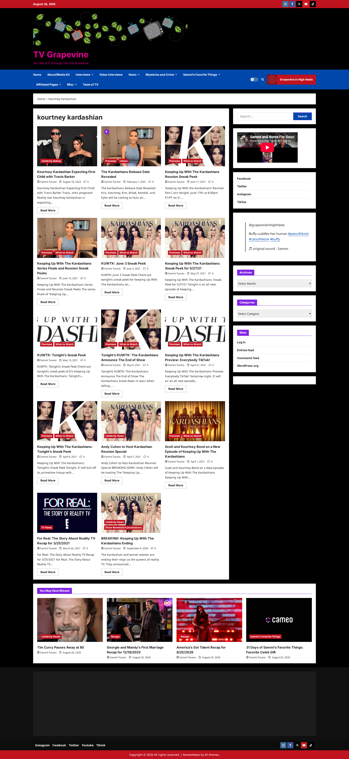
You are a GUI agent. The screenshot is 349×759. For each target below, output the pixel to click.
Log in (241, 342)
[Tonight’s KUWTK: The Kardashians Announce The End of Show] (131, 330)
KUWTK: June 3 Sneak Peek (123, 263)
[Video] (106, 131)
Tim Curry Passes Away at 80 (60, 647)
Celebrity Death (50, 636)
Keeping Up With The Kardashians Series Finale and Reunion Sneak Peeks (64, 268)
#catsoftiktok (259, 239)
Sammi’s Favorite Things (200, 74)
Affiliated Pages (47, 84)
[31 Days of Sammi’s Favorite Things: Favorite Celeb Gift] (279, 620)
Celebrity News (114, 436)
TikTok (241, 202)
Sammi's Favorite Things (265, 636)
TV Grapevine (60, 54)
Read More (49, 211)
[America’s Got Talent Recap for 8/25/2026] (209, 620)
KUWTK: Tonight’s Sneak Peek (61, 355)
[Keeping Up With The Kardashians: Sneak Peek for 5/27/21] (195, 238)
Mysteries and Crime (160, 74)
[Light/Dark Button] (254, 79)
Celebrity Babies (51, 161)
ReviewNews (191, 755)
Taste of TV (90, 84)
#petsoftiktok (298, 233)
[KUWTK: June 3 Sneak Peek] (131, 238)
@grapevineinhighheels (267, 225)
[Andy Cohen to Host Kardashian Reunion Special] (131, 421)
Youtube (88, 745)
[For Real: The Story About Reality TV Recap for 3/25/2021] (67, 513)
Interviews (83, 74)
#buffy (275, 239)
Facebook (244, 178)
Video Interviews (111, 74)
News (133, 74)
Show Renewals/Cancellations (123, 527)
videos (124, 161)
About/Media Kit (58, 74)
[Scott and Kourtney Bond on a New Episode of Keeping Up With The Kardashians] (195, 421)
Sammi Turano (48, 181)
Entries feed (245, 350)
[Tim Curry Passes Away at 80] (70, 620)
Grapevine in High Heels (296, 79)
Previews (110, 161)
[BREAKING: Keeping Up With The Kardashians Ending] (131, 513)
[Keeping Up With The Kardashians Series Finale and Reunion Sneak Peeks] (67, 238)
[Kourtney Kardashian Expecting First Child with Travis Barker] (67, 146)
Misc (70, 84)
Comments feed (248, 358)
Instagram (244, 194)
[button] (262, 79)
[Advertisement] (158, 703)
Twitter (242, 186)
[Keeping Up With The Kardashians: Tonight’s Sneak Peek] (67, 421)
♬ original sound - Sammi (268, 248)
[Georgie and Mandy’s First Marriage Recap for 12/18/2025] (139, 620)
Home (37, 74)
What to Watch (192, 161)
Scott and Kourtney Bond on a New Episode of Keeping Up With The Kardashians (192, 451)
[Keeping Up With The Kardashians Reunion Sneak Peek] (195, 146)
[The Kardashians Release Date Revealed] (131, 146)
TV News (46, 527)
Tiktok (100, 745)
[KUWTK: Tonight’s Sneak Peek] (67, 330)
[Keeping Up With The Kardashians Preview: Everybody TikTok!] (195, 330)
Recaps (115, 636)
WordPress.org (248, 365)
